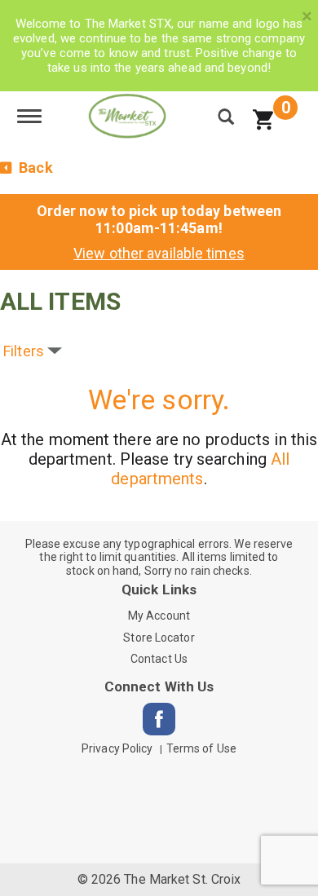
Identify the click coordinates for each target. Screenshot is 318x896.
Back (34, 167)
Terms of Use (201, 748)
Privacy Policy (117, 748)
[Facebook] (159, 719)
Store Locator (158, 637)
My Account (159, 615)
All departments (200, 468)
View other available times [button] (159, 253)
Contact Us (159, 658)
